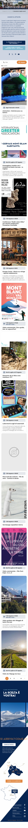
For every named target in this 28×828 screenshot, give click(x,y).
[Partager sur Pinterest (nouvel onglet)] (15, 54)
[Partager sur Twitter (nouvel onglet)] (12, 54)
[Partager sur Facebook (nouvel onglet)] (9, 54)
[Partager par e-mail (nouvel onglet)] (18, 54)
